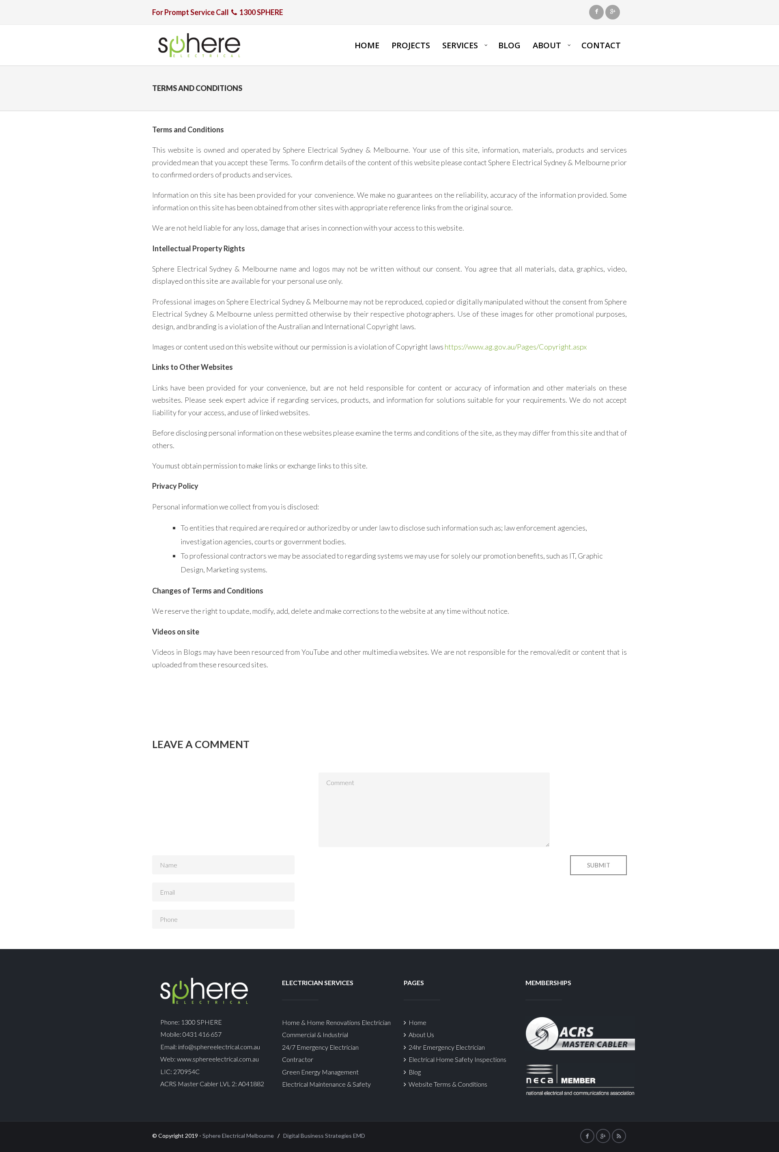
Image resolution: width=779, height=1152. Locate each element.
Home (416, 1022)
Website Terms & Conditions (446, 1084)
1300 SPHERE (201, 1022)
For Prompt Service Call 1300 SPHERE (217, 12)
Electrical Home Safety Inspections (456, 1059)
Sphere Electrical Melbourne (238, 1135)
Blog (413, 1072)
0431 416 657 (201, 1034)
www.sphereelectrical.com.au (218, 1059)
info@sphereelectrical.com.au (219, 1047)
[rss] (619, 1136)
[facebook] (596, 12)
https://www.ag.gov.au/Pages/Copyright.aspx (516, 346)
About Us (420, 1034)
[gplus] (612, 12)
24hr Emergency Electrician (445, 1047)
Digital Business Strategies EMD (324, 1135)
